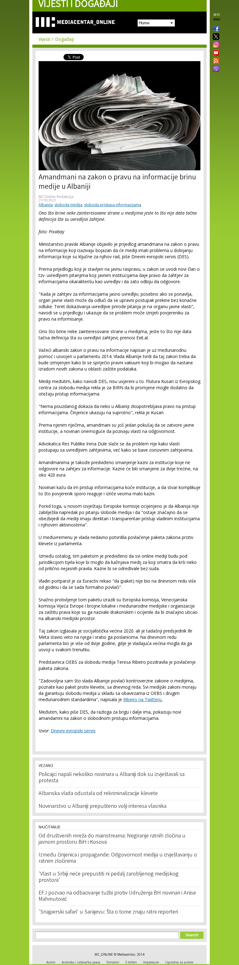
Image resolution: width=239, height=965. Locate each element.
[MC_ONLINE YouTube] (214, 53)
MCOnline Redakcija (56, 196)
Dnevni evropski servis (73, 731)
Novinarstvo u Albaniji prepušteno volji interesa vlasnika (102, 807)
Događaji (64, 39)
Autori (50, 962)
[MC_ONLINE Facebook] (214, 29)
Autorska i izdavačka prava (81, 962)
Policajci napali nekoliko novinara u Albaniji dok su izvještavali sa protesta (112, 778)
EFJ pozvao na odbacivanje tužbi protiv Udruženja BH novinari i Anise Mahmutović (117, 896)
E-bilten (131, 962)
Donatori (112, 962)
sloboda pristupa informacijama (112, 204)
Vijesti (44, 39)
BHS (216, 14)
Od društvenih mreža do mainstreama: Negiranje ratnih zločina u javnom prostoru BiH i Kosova (112, 839)
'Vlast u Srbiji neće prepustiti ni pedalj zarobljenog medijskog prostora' (109, 877)
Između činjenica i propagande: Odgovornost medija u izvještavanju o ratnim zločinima (118, 858)
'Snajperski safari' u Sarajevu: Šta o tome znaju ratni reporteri (108, 912)
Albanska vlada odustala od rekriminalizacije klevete (98, 794)
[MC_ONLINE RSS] (214, 61)
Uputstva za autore (179, 962)
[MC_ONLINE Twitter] (214, 37)
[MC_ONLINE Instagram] (214, 44)
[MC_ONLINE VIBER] (214, 69)
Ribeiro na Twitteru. (142, 699)
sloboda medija (68, 204)
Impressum (151, 962)
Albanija (46, 204)
